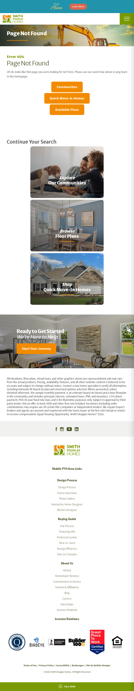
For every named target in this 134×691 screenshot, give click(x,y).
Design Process (67, 480)
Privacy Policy (46, 665)
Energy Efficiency (67, 548)
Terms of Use (30, 665)
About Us (67, 563)
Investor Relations (67, 610)
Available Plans (67, 109)
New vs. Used (67, 543)
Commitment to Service (67, 581)
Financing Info (67, 531)
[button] (67, 348)
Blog (67, 593)
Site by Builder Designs (98, 665)
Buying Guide (67, 519)
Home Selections (67, 493)
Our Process (67, 526)
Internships (67, 604)
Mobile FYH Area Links (67, 469)
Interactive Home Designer (67, 504)
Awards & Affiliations (67, 587)
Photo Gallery (67, 498)
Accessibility (62, 665)
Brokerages (78, 665)
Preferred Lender (67, 537)
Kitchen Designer (67, 510)
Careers (66, 598)
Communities (67, 87)
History (67, 570)
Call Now (69, 686)
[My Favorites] (1, 370)
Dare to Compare (67, 554)
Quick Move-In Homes (67, 98)
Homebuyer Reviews (67, 576)
